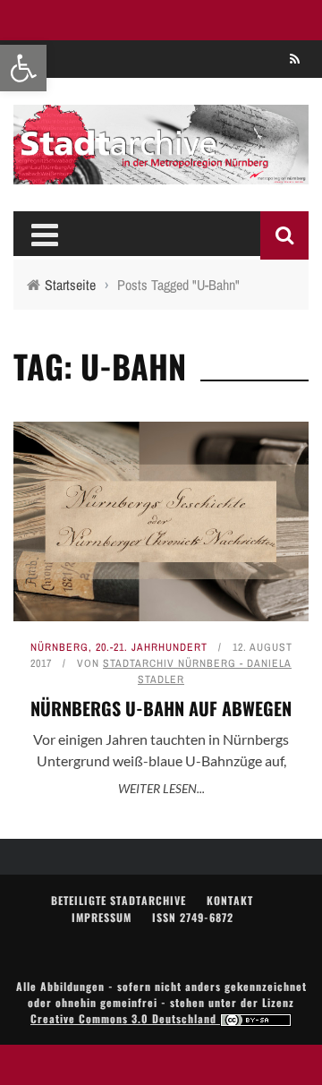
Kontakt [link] (230, 900)
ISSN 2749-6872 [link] (192, 917)
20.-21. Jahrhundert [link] (152, 647)
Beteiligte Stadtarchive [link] (118, 900)
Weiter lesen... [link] (161, 788)
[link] (23, 68)
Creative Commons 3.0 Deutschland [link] (125, 1018)
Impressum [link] (101, 917)
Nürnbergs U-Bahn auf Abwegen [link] (161, 708)
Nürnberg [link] (59, 647)
